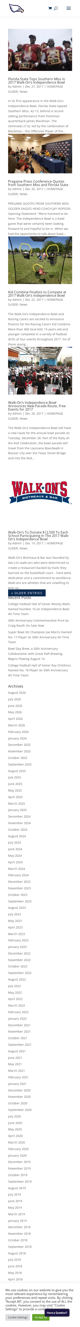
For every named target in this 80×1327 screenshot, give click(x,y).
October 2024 (17, 830)
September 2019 (20, 1181)
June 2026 (15, 706)
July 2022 (14, 986)
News (24, 92)
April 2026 (15, 719)
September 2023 (20, 901)
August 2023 (17, 908)
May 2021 (15, 1064)
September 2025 (20, 764)
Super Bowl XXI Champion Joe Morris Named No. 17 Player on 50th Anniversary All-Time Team (40, 637)
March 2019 (16, 1214)
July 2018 (14, 1260)
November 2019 (19, 1168)
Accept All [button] (41, 1317)
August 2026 (17, 693)
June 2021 (15, 1058)
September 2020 (20, 1110)
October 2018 (17, 1240)
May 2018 (15, 1273)
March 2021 (16, 1071)
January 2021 (17, 1084)
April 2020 (15, 1136)
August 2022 (17, 979)
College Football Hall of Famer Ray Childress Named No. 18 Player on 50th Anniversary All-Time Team (39, 670)
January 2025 (17, 810)
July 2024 (14, 842)
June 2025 (15, 784)
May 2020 (15, 1129)
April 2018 (15, 1279)
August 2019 (17, 1188)
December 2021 (19, 1025)
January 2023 (17, 947)
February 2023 (18, 940)
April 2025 (15, 797)
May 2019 (15, 1208)
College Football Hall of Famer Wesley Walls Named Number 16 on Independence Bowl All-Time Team (39, 609)
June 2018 (15, 1266)
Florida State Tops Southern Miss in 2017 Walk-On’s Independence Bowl (36, 81)
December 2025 (19, 745)
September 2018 (20, 1247)
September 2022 (20, 973)
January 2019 (17, 1221)
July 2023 (14, 914)
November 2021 (19, 1031)
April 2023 (15, 927)
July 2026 (14, 699)
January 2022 (17, 1019)
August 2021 (17, 1051)
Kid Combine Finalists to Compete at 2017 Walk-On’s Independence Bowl (37, 294)
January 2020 (17, 1155)
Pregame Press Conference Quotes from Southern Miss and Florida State (38, 183)
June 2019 (15, 1201)
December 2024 (19, 816)
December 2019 (19, 1162)
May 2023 (15, 921)
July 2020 (14, 1116)
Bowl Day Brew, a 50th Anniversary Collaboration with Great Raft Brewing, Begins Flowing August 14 (35, 654)
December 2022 (19, 953)
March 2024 (16, 869)
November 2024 (19, 823)
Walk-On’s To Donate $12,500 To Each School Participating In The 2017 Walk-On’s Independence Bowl (38, 535)
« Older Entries (26, 593)
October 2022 (17, 966)
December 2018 (19, 1227)
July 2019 (14, 1194)
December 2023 (19, 882)
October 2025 (17, 758)
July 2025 (14, 777)
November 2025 (19, 751)
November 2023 (19, 888)
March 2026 (16, 725)
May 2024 (15, 856)
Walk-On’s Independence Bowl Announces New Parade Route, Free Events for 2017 (37, 406)
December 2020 (19, 1090)
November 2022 (19, 960)
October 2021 (17, 1038)
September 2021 (20, 1045)
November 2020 (19, 1097)
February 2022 (18, 1012)
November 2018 (19, 1234)
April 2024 (15, 862)
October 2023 (17, 895)
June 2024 (15, 849)
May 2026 (15, 712)
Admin (17, 86)
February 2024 (18, 875)
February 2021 (18, 1077)
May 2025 (15, 790)
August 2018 (17, 1253)
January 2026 (17, 738)
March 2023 (16, 934)
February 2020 (18, 1149)
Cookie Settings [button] (18, 1317)
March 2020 (16, 1142)
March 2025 (16, 803)
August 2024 (17, 836)
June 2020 (15, 1123)
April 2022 (15, 999)
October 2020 (17, 1103)
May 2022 (15, 992)
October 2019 (17, 1175)
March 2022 (16, 1005)
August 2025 (17, 771)
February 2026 (18, 732)
